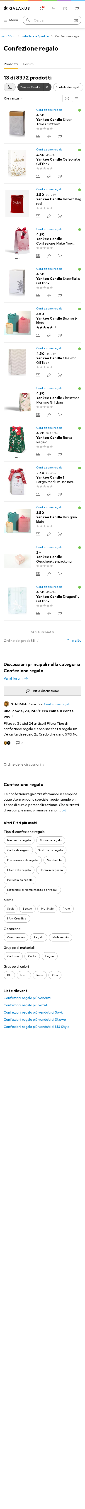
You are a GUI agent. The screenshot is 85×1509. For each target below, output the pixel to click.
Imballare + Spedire (35, 36)
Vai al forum (13, 678)
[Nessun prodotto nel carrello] (76, 8)
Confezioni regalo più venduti (27, 998)
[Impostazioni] (41, 8)
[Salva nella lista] (49, 136)
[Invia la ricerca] (28, 20)
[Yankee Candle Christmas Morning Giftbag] (42, 402)
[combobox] (10, 87)
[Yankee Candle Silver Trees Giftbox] (42, 124)
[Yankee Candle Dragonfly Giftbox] (42, 601)
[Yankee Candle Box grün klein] (42, 521)
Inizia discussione (45, 691)
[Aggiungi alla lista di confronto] (38, 136)
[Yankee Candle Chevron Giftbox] (42, 362)
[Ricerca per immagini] (75, 20)
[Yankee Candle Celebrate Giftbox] (42, 163)
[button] (79, 110)
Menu (13, 20)
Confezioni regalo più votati (26, 1005)
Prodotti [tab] (11, 64)
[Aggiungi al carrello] (59, 136)
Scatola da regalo (68, 87)
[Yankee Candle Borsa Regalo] (42, 442)
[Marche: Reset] (47, 87)
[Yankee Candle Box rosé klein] (42, 322)
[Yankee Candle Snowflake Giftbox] (42, 283)
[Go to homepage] (17, 8)
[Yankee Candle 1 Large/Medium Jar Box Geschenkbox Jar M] (42, 482)
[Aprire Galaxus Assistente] (65, 8)
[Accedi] (53, 8)
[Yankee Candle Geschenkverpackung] (42, 561)
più (64, 810)
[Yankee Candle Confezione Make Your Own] (42, 243)
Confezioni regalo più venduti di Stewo (35, 1019)
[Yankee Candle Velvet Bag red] (42, 203)
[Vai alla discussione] (42, 723)
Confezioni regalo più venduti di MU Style (37, 1027)
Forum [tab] (28, 64)
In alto (76, 640)
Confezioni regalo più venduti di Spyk (33, 1012)
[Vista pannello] (67, 98)
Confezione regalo (49, 110)
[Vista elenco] (76, 98)
